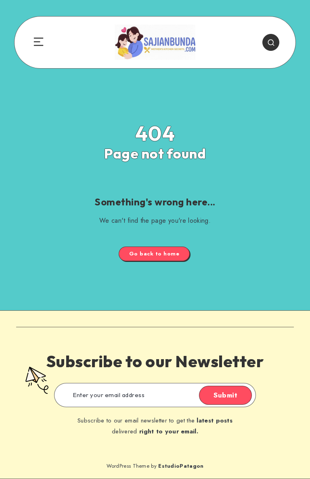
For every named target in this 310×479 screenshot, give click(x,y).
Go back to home (154, 253)
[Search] (270, 42)
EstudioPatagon (180, 466)
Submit (225, 395)
